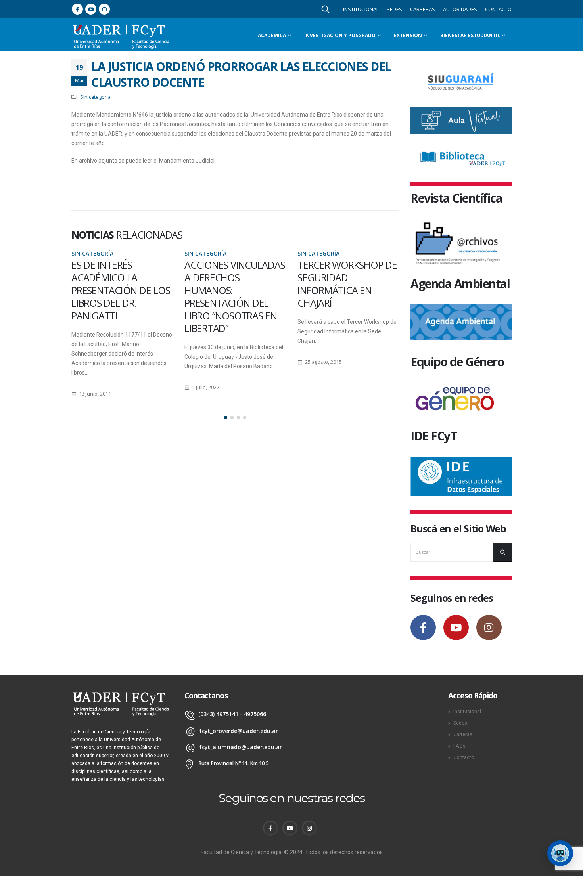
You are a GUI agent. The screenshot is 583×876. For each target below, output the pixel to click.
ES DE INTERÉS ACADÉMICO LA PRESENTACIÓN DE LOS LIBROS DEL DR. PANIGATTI (120, 290)
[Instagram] (104, 9)
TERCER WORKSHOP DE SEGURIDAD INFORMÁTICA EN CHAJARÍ (347, 284)
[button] (225, 417)
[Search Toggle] (326, 9)
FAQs (459, 746)
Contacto (498, 9)
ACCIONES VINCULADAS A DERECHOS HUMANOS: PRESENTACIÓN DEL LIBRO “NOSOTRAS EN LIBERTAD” (234, 296)
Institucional (361, 9)
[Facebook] (77, 9)
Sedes (394, 9)
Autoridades (460, 9)
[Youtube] (90, 9)
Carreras (422, 9)
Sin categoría (95, 97)
